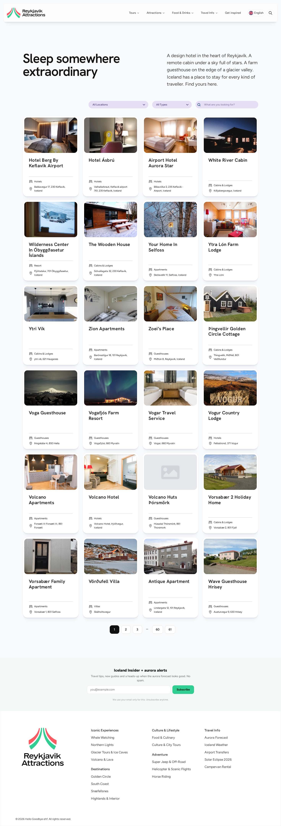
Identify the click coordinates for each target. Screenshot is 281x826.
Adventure (160, 754)
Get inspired (233, 13)
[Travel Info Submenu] (217, 13)
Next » (182, 629)
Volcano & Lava (102, 759)
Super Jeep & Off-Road (169, 762)
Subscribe (183, 689)
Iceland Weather (216, 745)
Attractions (154, 13)
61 (170, 629)
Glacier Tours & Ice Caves (109, 752)
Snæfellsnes (99, 791)
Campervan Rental (218, 767)
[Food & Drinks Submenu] (193, 13)
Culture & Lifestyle (165, 730)
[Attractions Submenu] (164, 13)
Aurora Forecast (216, 737)
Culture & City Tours (166, 745)
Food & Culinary (163, 737)
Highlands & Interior (105, 798)
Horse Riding (161, 776)
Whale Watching (102, 737)
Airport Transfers (217, 752)
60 (157, 629)
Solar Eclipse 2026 (218, 759)
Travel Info (207, 13)
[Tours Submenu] (139, 13)
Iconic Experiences (105, 730)
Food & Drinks (181, 13)
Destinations (100, 769)
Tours (132, 13)
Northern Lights (102, 745)
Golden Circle (101, 776)
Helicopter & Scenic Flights (171, 769)
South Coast (100, 784)
